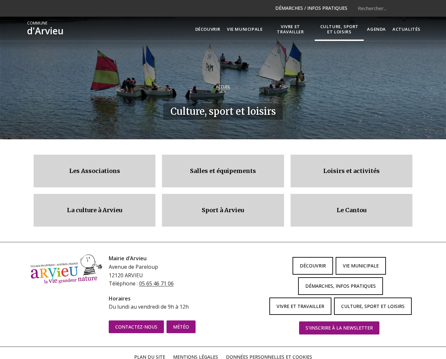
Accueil (223, 87)
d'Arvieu (45, 29)
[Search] (411, 8)
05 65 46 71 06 (156, 283)
